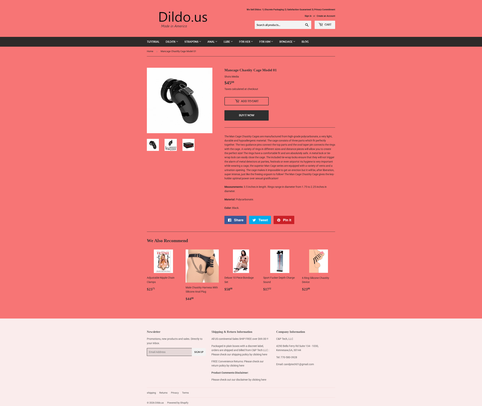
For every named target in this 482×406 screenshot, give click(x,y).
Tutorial (153, 41)
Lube (227, 41)
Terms (185, 392)
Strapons (192, 41)
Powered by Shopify (177, 402)
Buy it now (246, 115)
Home (150, 51)
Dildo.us (159, 402)
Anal (211, 41)
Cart (327, 24)
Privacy (175, 392)
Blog (305, 41)
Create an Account (326, 16)
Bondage (286, 41)
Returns (163, 392)
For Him (265, 41)
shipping (151, 392)
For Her (245, 41)
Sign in (308, 16)
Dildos (171, 41)
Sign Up (198, 352)
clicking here (260, 354)
